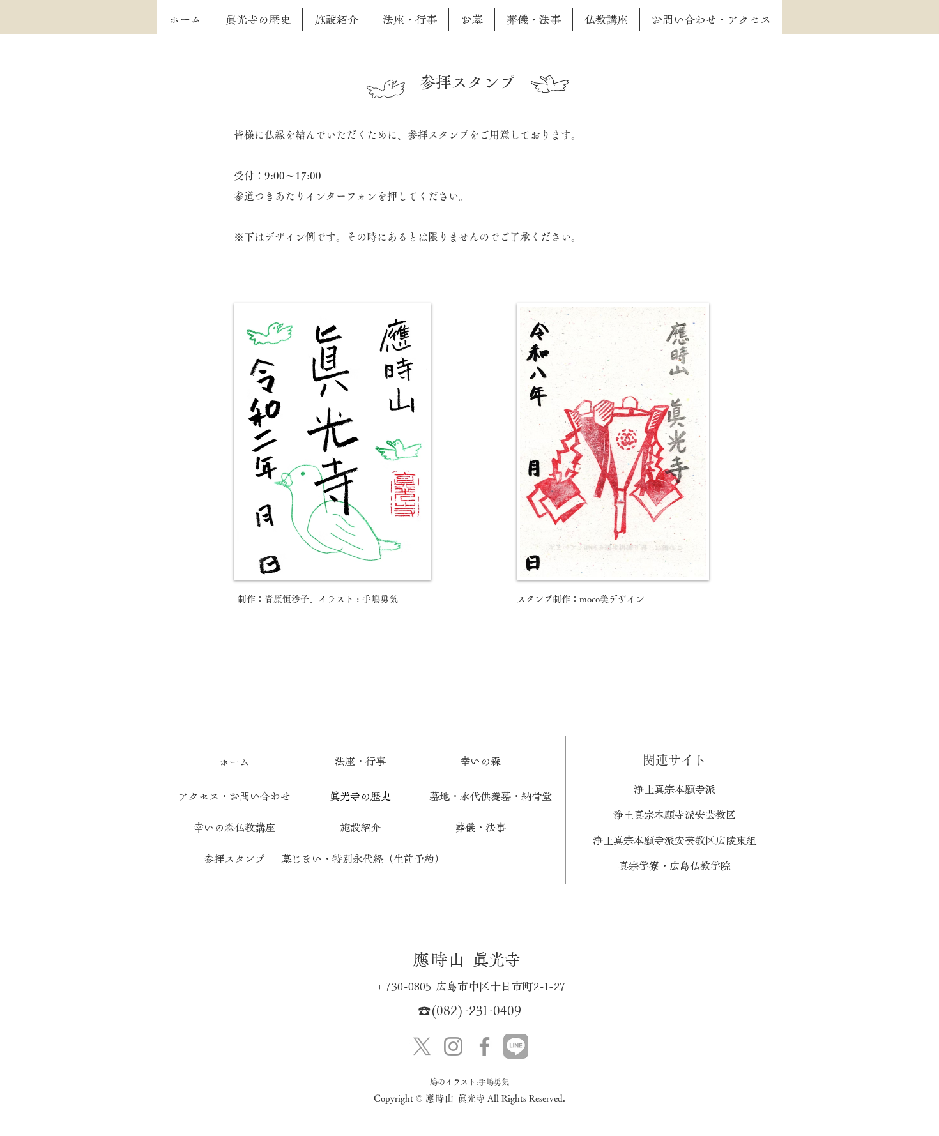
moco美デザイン (612, 599)
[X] (421, 1046)
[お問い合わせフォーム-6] (515, 1046)
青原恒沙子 (286, 599)
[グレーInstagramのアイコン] (453, 1046)
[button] (360, 827)
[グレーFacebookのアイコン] (484, 1046)
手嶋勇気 (380, 599)
